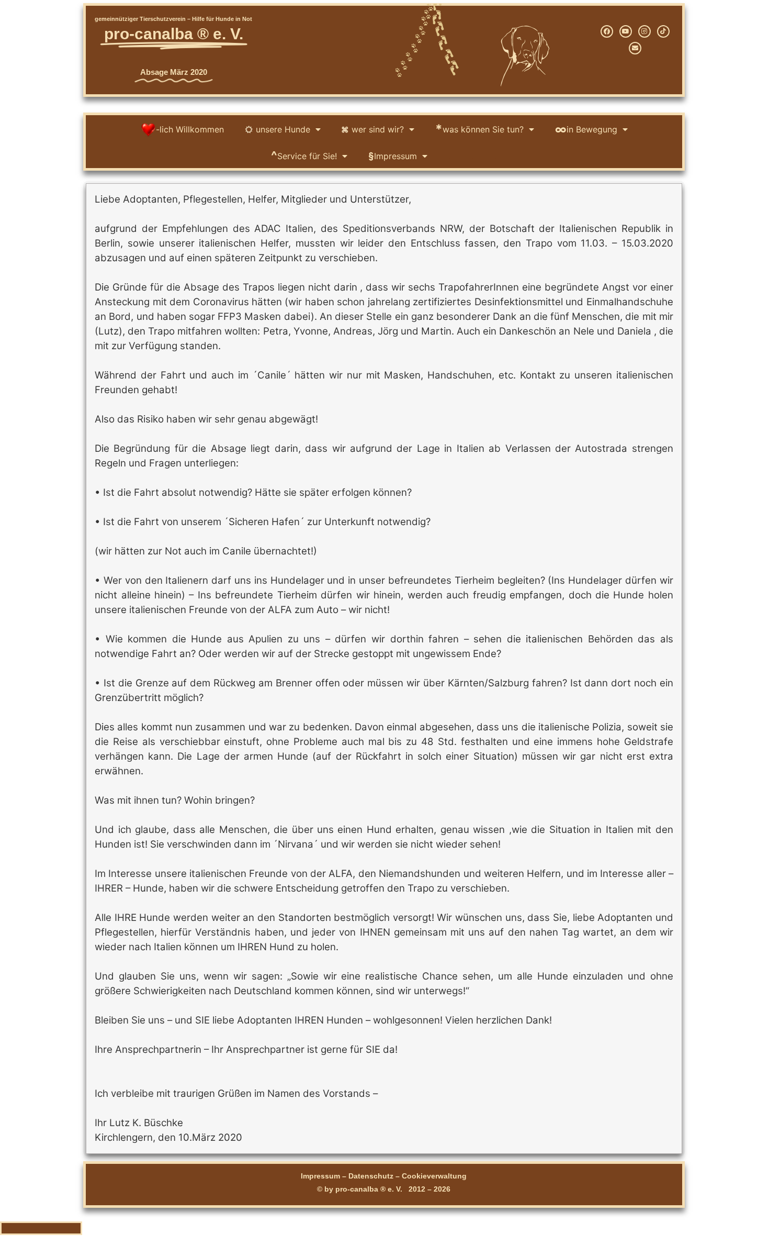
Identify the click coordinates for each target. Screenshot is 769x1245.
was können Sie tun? (479, 129)
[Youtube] (625, 31)
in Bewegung (586, 129)
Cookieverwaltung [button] (434, 1176)
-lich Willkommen (190, 129)
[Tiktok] (663, 31)
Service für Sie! (304, 155)
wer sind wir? (378, 129)
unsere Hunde (283, 129)
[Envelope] (635, 48)
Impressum (392, 155)
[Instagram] (644, 31)
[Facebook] (607, 31)
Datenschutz (370, 1176)
